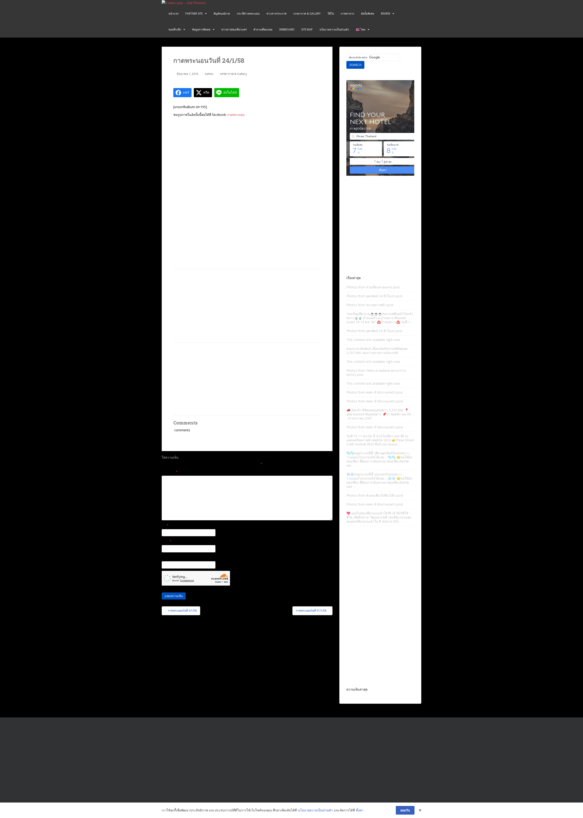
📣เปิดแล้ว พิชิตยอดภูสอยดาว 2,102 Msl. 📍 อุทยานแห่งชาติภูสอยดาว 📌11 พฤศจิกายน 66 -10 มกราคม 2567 (378, 414)
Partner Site (194, 13)
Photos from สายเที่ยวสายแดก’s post (373, 287)
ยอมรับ (405, 810)
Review (385, 13)
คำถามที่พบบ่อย (262, 29)
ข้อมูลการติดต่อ (201, 29)
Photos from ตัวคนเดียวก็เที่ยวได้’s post (374, 495)
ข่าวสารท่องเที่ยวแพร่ (234, 29)
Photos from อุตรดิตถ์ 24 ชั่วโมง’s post (374, 296)
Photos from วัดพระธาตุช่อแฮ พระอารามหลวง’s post (376, 372)
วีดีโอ (330, 13)
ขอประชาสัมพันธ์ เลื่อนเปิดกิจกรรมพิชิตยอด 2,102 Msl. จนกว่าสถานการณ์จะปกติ (376, 350)
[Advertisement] (247, 306)
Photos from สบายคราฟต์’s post (370, 305)
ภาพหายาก (347, 13)
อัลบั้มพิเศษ (367, 13)
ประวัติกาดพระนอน (248, 13)
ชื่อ (165, 525)
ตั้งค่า (359, 810)
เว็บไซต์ (167, 557)
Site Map (307, 29)
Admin (209, 74)
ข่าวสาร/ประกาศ (276, 13)
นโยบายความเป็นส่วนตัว (334, 29)
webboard (286, 29)
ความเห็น (170, 472)
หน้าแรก (174, 13)
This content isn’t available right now (373, 340)
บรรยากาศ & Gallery (307, 13)
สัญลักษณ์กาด (222, 13)
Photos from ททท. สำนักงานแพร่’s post (374, 392)
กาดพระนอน (236, 114)
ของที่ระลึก (175, 29)
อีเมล (166, 541)
